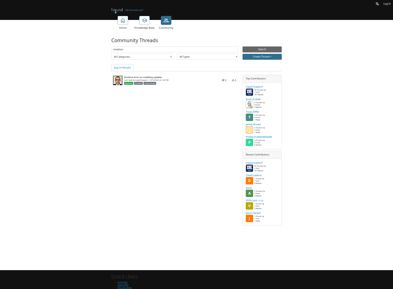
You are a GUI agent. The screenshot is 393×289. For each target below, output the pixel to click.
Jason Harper (253, 213)
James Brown (253, 124)
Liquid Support (254, 87)
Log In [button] (387, 3)
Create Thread (261, 56)
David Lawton (254, 175)
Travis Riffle (252, 112)
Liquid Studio (122, 285)
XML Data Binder (124, 288)
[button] (377, 4)
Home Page (122, 282)
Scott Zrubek (253, 99)
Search (262, 49)
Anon (249, 188)
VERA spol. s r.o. (255, 200)
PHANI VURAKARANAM (259, 137)
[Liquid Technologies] (127, 10)
